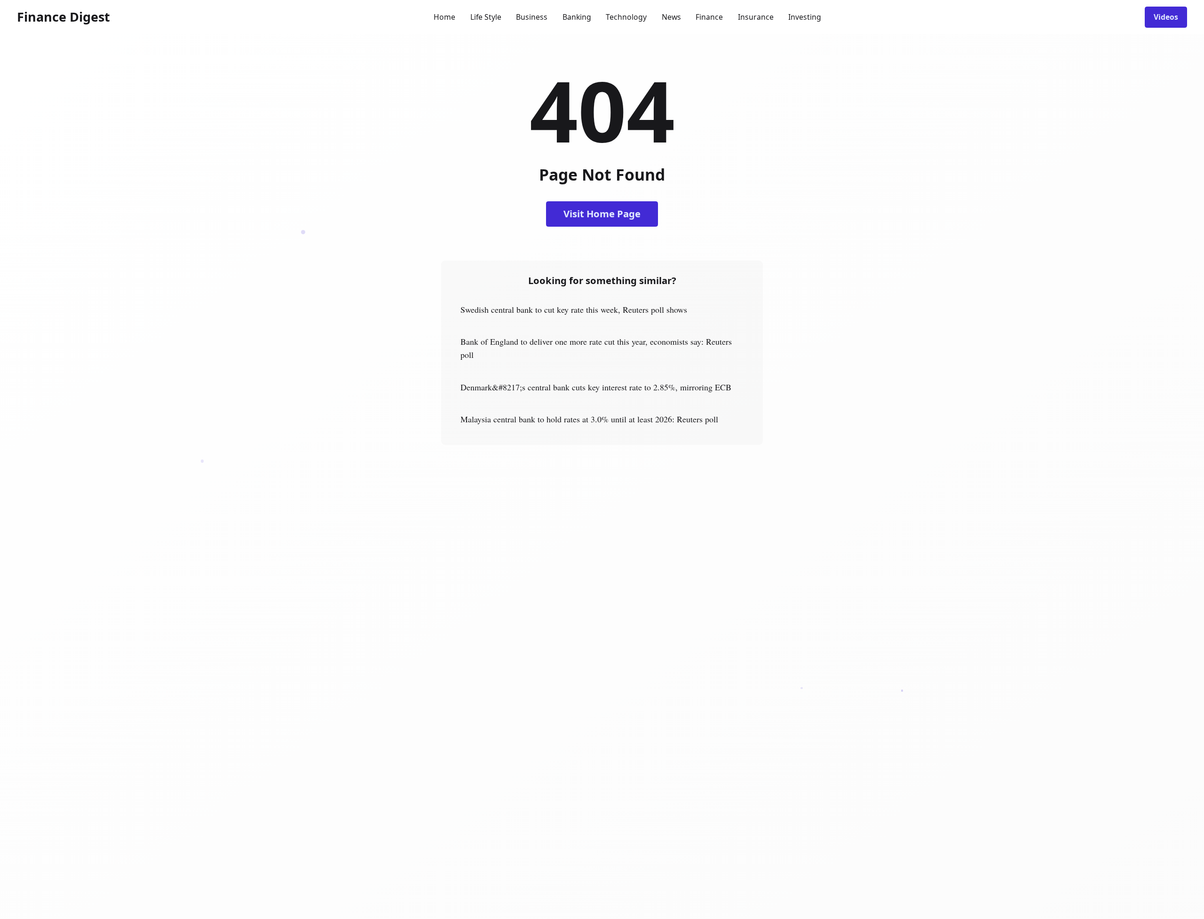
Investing (804, 17)
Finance (709, 17)
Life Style (485, 17)
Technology (626, 17)
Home (444, 17)
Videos (1166, 17)
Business (531, 17)
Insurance (756, 17)
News (671, 17)
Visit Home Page (602, 213)
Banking (576, 17)
